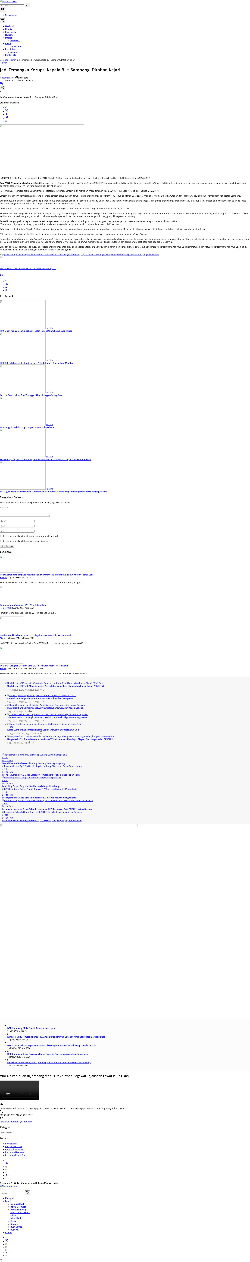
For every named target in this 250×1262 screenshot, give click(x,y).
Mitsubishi (15, 1218)
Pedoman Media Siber (16, 1155)
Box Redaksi (11, 1143)
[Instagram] (6, 1166)
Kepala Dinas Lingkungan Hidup (96, 254)
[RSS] (6, 1178)
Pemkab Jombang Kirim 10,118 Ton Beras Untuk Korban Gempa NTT (40, 698)
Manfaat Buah (17, 1204)
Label (8, 1201)
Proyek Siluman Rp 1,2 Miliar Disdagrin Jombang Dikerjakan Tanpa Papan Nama (41, 774)
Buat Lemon (16, 1226)
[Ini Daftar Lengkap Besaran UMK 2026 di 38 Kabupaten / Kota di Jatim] (11, 662)
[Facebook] (6, 107)
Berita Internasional (20, 1212)
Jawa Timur (9, 254)
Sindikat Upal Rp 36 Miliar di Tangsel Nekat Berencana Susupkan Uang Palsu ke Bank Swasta (45, 459)
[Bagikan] (2, 88)
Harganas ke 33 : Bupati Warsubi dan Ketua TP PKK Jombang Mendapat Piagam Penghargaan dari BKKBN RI (60, 739)
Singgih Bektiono (151, 254)
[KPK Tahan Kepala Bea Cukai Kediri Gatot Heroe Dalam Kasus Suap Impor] (23, 328)
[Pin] (6, 118)
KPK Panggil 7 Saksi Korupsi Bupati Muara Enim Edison (27, 427)
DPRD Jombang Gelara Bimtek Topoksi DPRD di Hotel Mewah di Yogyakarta (39, 797)
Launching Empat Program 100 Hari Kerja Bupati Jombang (30, 786)
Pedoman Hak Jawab (15, 1152)
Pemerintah (6, 607)
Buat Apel (15, 1229)
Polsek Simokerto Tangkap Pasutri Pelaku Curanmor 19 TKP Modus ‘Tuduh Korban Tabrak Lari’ (46, 574)
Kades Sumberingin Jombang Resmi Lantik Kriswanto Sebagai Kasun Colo (43, 729)
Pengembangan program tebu (127, 254)
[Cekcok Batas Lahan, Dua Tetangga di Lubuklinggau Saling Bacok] (23, 392)
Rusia (13, 1221)
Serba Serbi (11, 15)
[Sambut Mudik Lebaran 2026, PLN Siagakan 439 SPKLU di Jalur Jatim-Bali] (11, 632)
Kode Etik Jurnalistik (14, 1149)
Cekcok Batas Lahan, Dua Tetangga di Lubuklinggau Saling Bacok (32, 395)
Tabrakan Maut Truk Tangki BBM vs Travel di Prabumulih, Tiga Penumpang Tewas (47, 717)
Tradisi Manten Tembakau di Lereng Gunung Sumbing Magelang (33, 763)
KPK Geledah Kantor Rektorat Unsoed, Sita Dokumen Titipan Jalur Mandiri (36, 363)
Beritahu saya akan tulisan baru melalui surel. (25, 541)
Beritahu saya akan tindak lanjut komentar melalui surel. (30, 536)
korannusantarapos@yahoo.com (16, 1121)
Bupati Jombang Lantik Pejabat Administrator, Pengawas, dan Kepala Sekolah (45, 707)
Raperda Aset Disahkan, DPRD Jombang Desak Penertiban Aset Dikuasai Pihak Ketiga (49, 1062)
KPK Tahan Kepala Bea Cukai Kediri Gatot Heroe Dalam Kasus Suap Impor (36, 330)
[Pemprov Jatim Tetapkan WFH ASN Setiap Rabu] (11, 602)
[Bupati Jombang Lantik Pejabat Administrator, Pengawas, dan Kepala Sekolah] (46, 705)
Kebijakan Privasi (13, 1146)
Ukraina (14, 1224)
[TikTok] (6, 1175)
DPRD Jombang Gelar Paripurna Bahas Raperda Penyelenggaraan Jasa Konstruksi (47, 1054)
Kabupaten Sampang (42, 254)
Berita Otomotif (18, 1206)
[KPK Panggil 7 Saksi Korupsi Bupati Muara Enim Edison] (23, 424)
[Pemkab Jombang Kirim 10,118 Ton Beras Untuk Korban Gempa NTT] (41, 695)
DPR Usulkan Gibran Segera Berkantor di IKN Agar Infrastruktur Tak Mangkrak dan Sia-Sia (51, 1045)
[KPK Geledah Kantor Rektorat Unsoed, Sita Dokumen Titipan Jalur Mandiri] (23, 360)
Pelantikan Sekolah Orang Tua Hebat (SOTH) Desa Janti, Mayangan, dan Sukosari (42, 820)
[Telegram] (6, 114)
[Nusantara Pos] (8, 1)
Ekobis (3, 638)
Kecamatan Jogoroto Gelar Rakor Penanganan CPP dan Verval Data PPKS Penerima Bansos (47, 809)
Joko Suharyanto (24, 254)
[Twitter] (6, 111)
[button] (27, 5)
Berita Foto (7, 760)
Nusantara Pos (7, 77)
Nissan (13, 1215)
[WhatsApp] (6, 120)
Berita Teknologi (18, 1209)
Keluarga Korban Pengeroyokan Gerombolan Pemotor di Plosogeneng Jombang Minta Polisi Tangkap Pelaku (53, 491)
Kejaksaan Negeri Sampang (66, 254)
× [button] (1, 1189)
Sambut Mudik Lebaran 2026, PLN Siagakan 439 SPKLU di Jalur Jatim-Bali (35, 635)
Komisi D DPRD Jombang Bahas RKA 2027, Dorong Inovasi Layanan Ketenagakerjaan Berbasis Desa (56, 1036)
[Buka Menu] (2, 9)
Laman (8, 1232)
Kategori (9, 1198)
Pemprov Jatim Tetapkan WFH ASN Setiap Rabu (23, 605)
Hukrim (3, 62)
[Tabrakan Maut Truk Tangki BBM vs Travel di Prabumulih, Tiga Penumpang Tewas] (47, 714)
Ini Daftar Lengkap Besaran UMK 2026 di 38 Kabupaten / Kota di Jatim (34, 665)
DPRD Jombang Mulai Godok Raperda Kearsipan (31, 1028)
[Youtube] (6, 1169)
